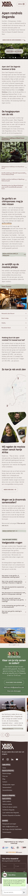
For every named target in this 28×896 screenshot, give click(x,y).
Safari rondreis (6, 801)
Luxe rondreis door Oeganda (10, 812)
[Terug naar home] (7, 4)
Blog (3, 779)
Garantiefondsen (7, 790)
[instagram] (8, 759)
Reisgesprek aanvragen (9, 824)
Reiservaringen (6, 773)
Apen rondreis (6, 798)
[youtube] (17, 759)
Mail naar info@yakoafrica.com (14, 687)
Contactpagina (6, 832)
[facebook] (3, 759)
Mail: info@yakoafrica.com (10, 826)
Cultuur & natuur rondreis (9, 807)
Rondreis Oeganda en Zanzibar (11, 815)
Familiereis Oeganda (8, 810)
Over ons (5, 776)
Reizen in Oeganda (7, 770)
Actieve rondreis (7, 804)
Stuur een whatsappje (14, 691)
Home (4, 768)
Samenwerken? (6, 787)
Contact (4, 782)
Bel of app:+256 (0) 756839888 (12, 829)
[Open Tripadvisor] (14, 852)
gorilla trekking (7, 223)
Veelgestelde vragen (8, 784)
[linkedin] (12, 759)
